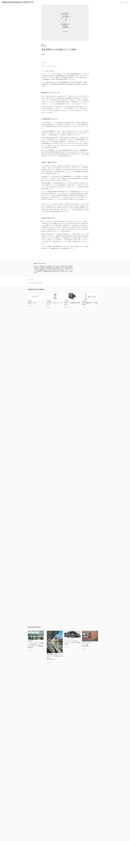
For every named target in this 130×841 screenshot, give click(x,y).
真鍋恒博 (43, 54)
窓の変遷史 (43, 46)
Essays (54, 66)
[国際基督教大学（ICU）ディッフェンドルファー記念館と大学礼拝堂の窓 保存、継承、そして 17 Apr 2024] (55, 642)
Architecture (44, 66)
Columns (49, 66)
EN (122, 2)
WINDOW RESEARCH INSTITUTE (18, 2)
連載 (42, 44)
